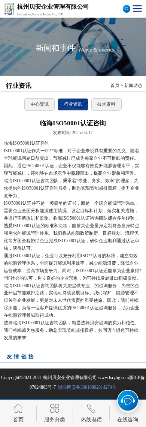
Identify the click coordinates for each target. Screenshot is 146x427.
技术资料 (106, 104)
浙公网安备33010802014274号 (86, 387)
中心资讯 (40, 104)
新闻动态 (133, 85)
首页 (114, 85)
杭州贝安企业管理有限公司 (70, 377)
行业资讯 (73, 104)
